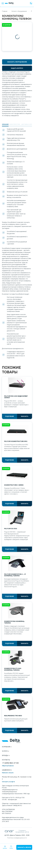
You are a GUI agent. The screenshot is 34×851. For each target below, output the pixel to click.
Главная (4, 11)
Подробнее (9, 416)
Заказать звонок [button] (24, 847)
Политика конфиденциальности (17, 838)
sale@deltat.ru (7, 770)
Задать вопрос (17, 68)
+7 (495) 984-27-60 (10, 763)
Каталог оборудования (19, 11)
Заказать (24, 416)
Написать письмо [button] (8, 773)
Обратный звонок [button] (8, 766)
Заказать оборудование (17, 62)
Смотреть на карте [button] (8, 781)
